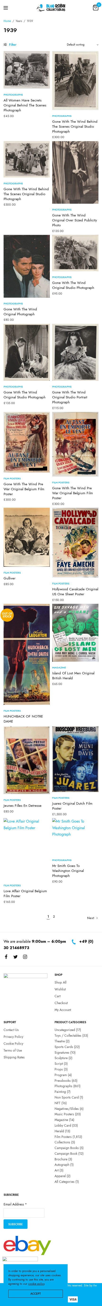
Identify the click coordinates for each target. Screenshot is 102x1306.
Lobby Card (63, 1125)
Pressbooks (63, 1080)
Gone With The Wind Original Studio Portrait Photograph (69, 397)
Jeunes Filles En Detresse (23, 805)
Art (57, 1170)
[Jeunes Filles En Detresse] (27, 760)
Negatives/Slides (67, 1108)
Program (61, 1075)
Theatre (60, 1041)
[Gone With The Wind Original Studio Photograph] (75, 253)
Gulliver (9, 578)
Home (7, 21)
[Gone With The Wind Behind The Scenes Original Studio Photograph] (75, 80)
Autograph (62, 1164)
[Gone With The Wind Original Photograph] (27, 266)
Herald (59, 1131)
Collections (62, 1142)
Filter (12, 44)
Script (59, 1063)
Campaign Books (67, 1147)
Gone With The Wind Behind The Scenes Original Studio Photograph (74, 126)
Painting (60, 1091)
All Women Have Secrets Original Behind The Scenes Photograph (25, 105)
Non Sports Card (67, 1097)
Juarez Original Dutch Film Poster (72, 806)
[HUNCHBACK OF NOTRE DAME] (27, 654)
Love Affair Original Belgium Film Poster (25, 893)
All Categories (64, 1181)
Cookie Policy (13, 1043)
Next (90, 918)
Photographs (13, 95)
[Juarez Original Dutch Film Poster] (75, 759)
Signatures (62, 1052)
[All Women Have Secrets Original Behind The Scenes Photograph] (27, 70)
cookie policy (36, 1284)
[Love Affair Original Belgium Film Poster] (27, 848)
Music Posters (64, 1114)
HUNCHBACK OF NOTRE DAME (23, 719)
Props (59, 1069)
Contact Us (11, 1029)
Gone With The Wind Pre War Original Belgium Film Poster (24, 489)
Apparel (60, 1176)
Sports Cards (64, 1046)
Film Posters (12, 478)
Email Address (15, 1204)
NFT (57, 1103)
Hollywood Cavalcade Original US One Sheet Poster (75, 592)
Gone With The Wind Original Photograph (20, 312)
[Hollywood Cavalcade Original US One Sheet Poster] (75, 543)
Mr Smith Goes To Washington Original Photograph (68, 870)
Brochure (61, 1159)
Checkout (61, 1003)
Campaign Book (66, 1153)
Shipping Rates (14, 1057)
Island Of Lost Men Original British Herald (73, 676)
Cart (57, 996)
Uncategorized (65, 1029)
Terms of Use (13, 1050)
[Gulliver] (27, 537)
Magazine (59, 667)
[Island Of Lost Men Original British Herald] (75, 633)
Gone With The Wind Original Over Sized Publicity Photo (74, 220)
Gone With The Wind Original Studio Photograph (73, 285)
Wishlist (60, 989)
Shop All (60, 982)
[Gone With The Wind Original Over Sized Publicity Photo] (75, 172)
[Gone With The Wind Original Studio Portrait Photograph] (75, 352)
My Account (63, 1009)
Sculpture (61, 1058)
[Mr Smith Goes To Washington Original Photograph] (75, 836)
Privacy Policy (13, 1036)
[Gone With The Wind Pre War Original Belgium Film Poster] (27, 442)
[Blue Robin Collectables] (51, 7)
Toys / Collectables (68, 1035)
